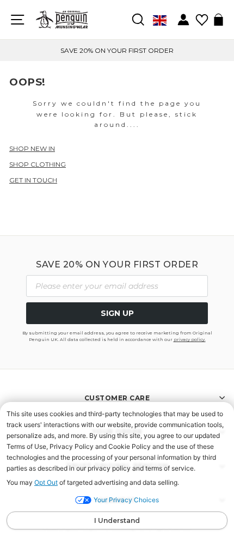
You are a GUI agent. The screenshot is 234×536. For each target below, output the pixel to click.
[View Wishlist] (201, 16)
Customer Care (117, 398)
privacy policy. (190, 339)
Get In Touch (33, 180)
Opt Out (46, 482)
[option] (117, 50)
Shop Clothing (37, 164)
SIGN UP (117, 313)
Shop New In (32, 148)
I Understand (117, 520)
